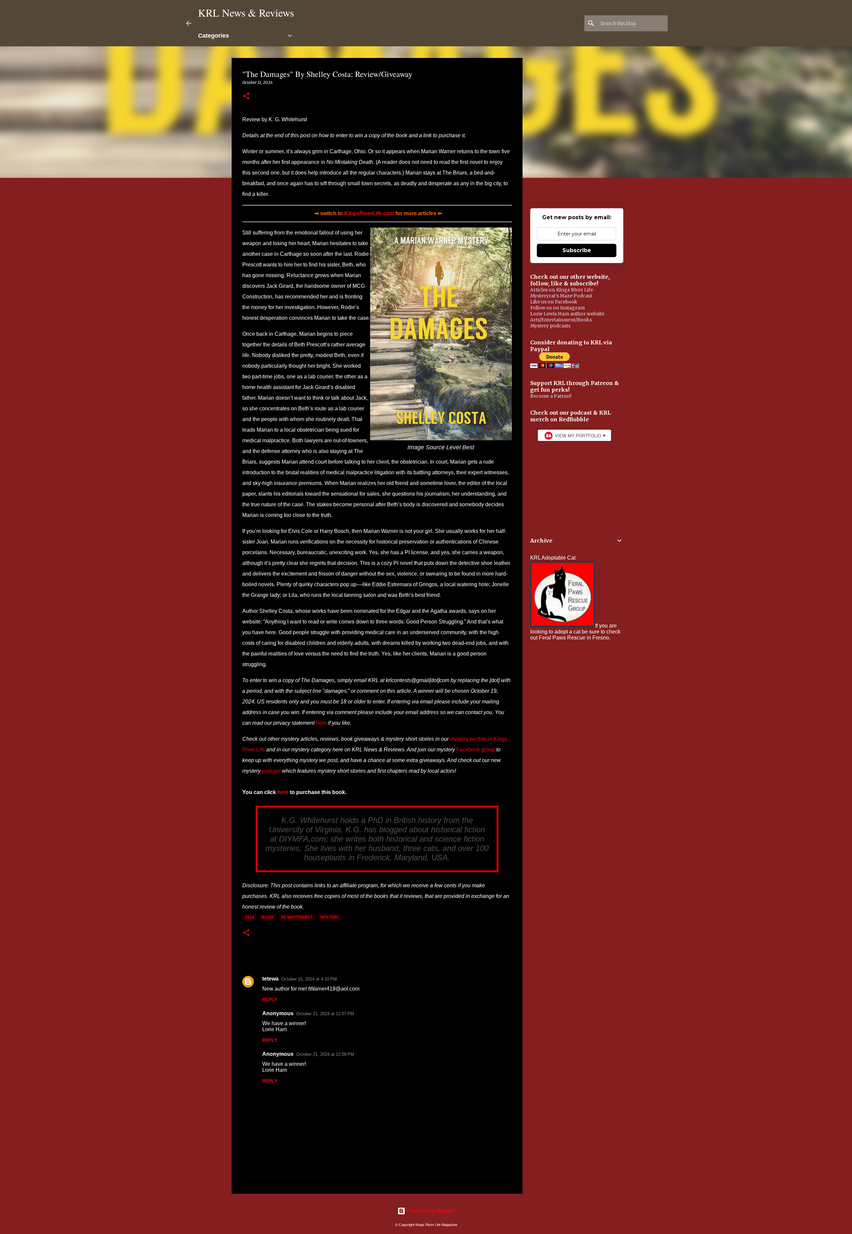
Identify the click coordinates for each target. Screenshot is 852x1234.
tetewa (270, 979)
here (321, 723)
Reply (269, 999)
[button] (246, 96)
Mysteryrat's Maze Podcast (561, 296)
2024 (249, 917)
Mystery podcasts (550, 326)
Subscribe (576, 250)
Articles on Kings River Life (561, 290)
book (268, 917)
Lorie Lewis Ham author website (567, 314)
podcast (271, 771)
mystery (329, 917)
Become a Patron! (550, 396)
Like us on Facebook (553, 302)
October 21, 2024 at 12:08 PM (325, 1054)
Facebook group (475, 749)
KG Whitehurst (297, 917)
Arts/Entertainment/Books (561, 320)
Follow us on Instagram (557, 308)
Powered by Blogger (430, 1211)
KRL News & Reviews (246, 12)
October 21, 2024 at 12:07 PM (325, 1013)
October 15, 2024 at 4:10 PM (309, 979)
